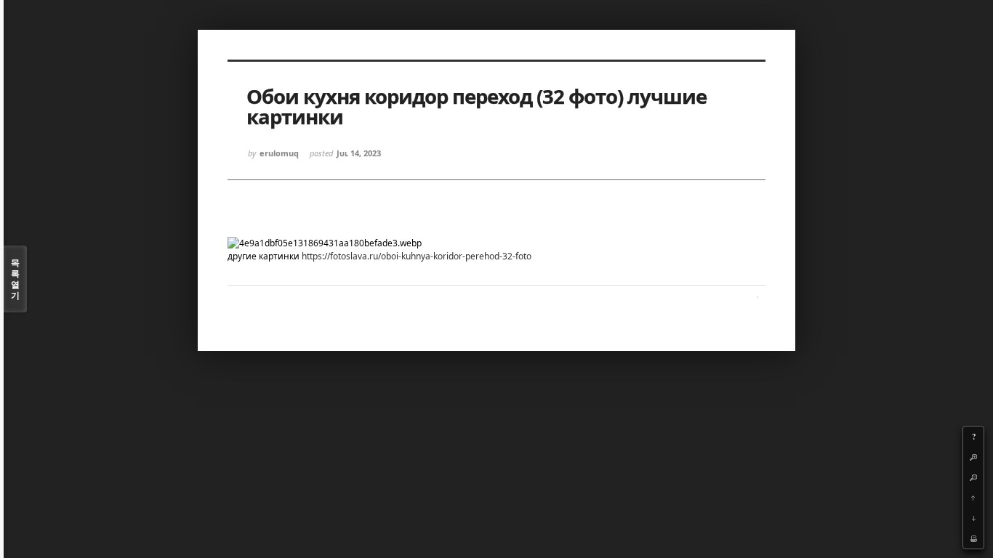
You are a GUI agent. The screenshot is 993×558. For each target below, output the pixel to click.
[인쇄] (973, 538)
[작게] (973, 477)
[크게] (973, 457)
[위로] (973, 498)
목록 (15, 279)
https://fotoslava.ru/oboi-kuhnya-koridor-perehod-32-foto (416, 256)
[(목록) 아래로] (973, 518)
